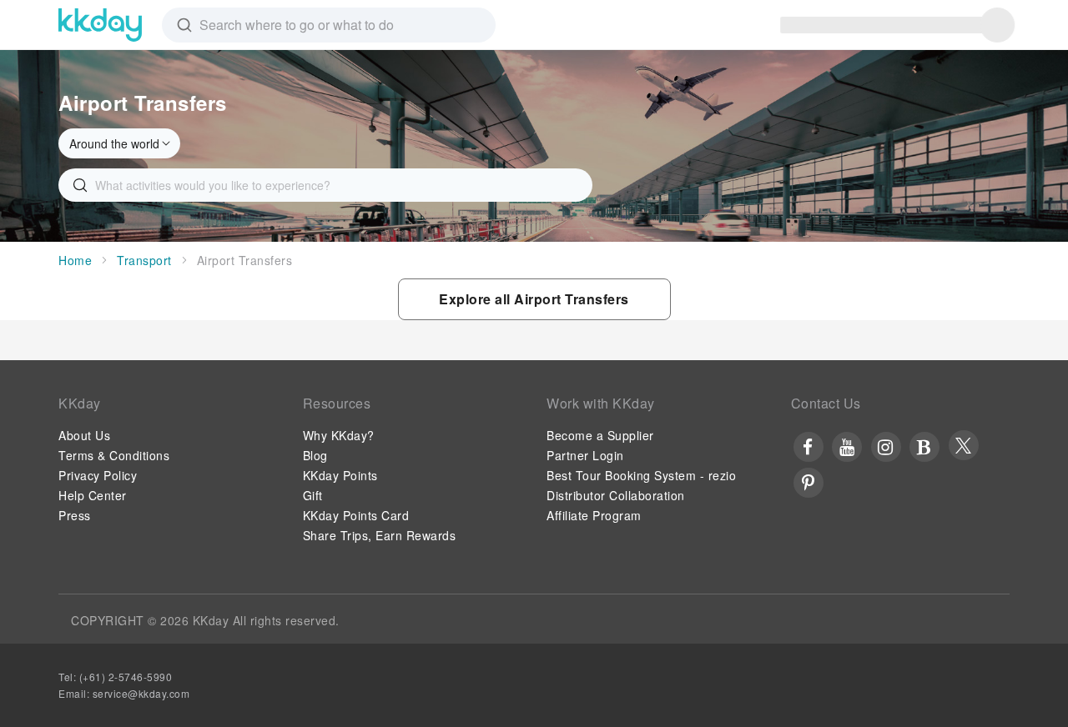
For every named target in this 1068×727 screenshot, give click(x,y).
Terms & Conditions (113, 455)
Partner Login (585, 455)
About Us (84, 435)
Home (75, 260)
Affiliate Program (594, 515)
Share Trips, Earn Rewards (379, 535)
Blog (315, 455)
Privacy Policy (97, 475)
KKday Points (340, 475)
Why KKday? (339, 435)
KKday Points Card (356, 515)
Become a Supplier (600, 435)
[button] (534, 299)
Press (74, 515)
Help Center (92, 495)
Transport (144, 260)
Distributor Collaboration (616, 495)
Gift (313, 495)
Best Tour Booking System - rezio (641, 475)
